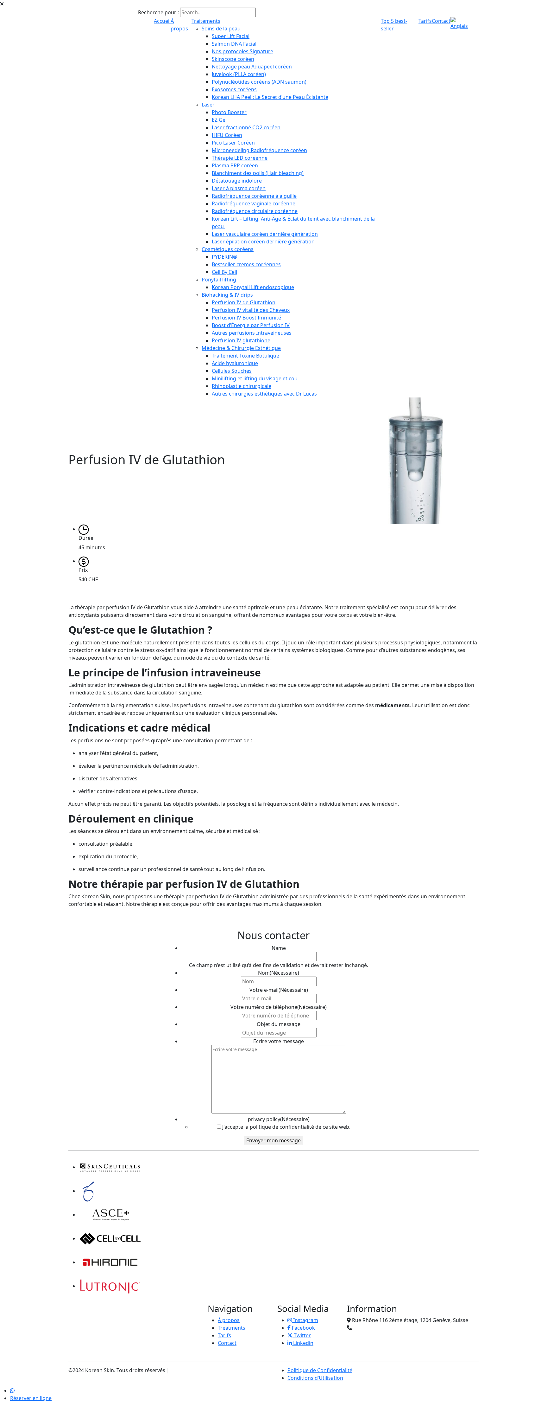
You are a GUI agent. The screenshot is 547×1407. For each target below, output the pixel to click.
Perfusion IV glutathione (241, 340)
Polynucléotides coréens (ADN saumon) (259, 81)
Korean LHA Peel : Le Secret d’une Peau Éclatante (270, 97)
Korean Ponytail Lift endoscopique (253, 287)
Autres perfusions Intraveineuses (252, 332)
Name (279, 948)
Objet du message (278, 1024)
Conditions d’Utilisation (315, 1377)
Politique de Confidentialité (319, 1370)
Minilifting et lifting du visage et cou (255, 378)
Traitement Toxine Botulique (245, 355)
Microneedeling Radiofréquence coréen (259, 150)
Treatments (231, 1327)
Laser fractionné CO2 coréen (246, 127)
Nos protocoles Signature (242, 51)
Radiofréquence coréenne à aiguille (254, 195)
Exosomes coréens (234, 89)
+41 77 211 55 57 (373, 1327)
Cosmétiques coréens (228, 249)
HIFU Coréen (227, 135)
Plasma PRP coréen (235, 165)
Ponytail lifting (219, 279)
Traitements (206, 20)
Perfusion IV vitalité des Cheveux (251, 310)
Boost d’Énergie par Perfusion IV (251, 325)
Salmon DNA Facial (234, 43)
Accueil (162, 20)
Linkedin (302, 1342)
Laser (208, 104)
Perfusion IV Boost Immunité (246, 317)
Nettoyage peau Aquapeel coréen (252, 66)
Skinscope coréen (233, 58)
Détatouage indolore (237, 180)
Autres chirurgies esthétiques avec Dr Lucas (264, 393)
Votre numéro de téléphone (278, 1007)
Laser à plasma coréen (239, 188)
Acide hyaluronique (235, 363)
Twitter (301, 1335)
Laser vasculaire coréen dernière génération (265, 233)
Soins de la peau (221, 28)
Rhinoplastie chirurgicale (241, 386)
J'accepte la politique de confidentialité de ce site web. (286, 1126)
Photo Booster (229, 112)
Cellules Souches (232, 370)
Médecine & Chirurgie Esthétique (241, 348)
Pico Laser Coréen (233, 142)
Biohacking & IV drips (227, 294)
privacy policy (279, 1119)
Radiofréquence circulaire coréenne (255, 211)
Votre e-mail (278, 989)
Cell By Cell (224, 271)
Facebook (303, 1327)
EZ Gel (219, 119)
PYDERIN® (224, 256)
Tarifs (425, 20)
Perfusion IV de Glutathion (243, 302)
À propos (229, 1320)
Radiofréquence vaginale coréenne (253, 203)
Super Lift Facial (230, 36)
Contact (441, 20)
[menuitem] (461, 22)
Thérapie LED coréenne (239, 157)
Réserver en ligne (31, 1398)
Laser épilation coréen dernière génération (263, 241)
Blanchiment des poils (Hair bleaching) (258, 173)
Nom (278, 972)
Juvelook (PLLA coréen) (239, 74)
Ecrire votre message (278, 1041)
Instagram (305, 1320)
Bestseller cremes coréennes (246, 264)
